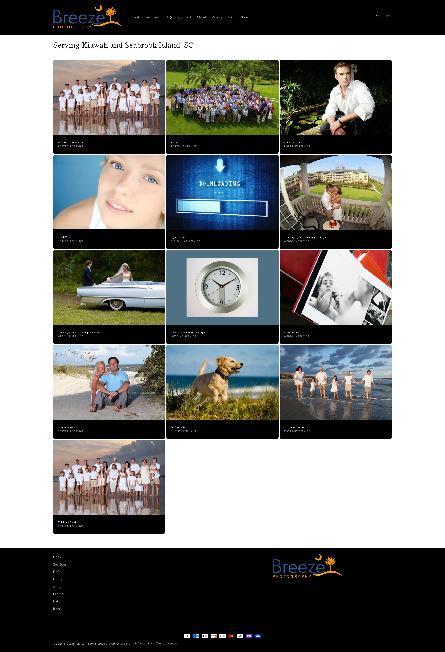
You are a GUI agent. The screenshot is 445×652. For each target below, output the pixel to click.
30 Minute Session (294, 427)
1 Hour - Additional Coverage (188, 332)
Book (57, 557)
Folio (57, 601)
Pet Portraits (178, 427)
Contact (59, 579)
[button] (378, 17)
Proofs (58, 594)
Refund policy (143, 643)
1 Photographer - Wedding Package (305, 237)
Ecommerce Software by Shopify (109, 643)
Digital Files (178, 237)
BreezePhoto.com (75, 643)
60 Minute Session (68, 522)
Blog (56, 608)
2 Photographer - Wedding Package (78, 332)
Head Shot (64, 237)
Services (60, 564)
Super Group (178, 142)
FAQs (57, 572)
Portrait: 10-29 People (70, 142)
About (58, 586)
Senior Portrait (292, 142)
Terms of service (167, 643)
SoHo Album (291, 332)
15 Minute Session (68, 427)
